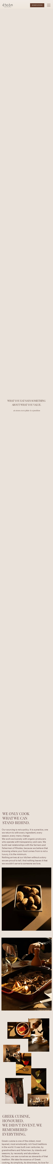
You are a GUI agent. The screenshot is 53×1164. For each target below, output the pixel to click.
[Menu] (49, 5)
